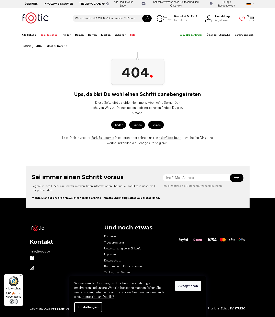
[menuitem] (29, 35)
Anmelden (236, 177)
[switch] (14, 301)
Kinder (118, 125)
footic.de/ (32, 268)
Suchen (147, 18)
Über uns (31, 3)
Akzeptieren (188, 286)
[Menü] (20, 276)
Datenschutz (112, 260)
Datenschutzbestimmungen (204, 185)
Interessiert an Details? (98, 297)
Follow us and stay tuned (32, 258)
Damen (137, 125)
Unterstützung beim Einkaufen (123, 248)
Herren (156, 125)
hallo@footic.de (170, 138)
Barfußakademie (102, 138)
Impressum (111, 254)
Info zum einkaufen (58, 3)
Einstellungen (88, 307)
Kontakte (110, 236)
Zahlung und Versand (117, 272)
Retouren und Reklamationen (123, 266)
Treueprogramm (91, 3)
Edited (233, 308)
